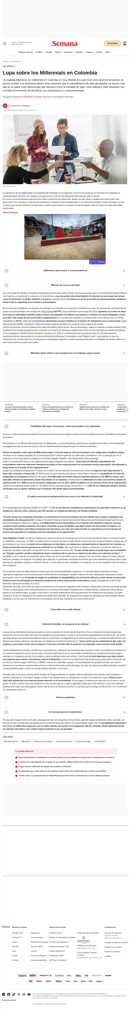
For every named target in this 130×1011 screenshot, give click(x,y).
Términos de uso (56, 933)
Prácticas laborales (83, 741)
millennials (27, 193)
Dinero (15, 942)
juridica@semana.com (86, 948)
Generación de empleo (43, 741)
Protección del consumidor (88, 933)
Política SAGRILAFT (57, 951)
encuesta (12, 507)
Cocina (34, 951)
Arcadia (15, 946)
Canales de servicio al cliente (116, 942)
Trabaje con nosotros (113, 947)
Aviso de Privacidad (11, 1000)
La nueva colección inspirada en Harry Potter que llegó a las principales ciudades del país (20, 409)
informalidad (47, 311)
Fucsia (15, 956)
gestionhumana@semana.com (89, 958)
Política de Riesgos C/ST (59, 946)
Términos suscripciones (58, 942)
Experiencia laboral (64, 741)
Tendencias (16, 61)
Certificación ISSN (56, 956)
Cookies (108, 956)
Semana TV (17, 937)
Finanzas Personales (39, 942)
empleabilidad (38, 321)
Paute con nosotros (112, 952)
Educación (35, 933)
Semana (6, 61)
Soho (14, 951)
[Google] (3, 994)
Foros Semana (37, 937)
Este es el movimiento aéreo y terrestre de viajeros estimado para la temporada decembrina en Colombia (57, 409)
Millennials (25, 741)
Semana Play (17, 933)
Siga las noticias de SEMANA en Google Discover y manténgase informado (39, 97)
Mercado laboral (10, 741)
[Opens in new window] (8, 994)
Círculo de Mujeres (38, 956)
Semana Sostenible (39, 960)
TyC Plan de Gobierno (58, 960)
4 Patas (15, 960)
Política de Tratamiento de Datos (62, 937)
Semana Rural (37, 946)
